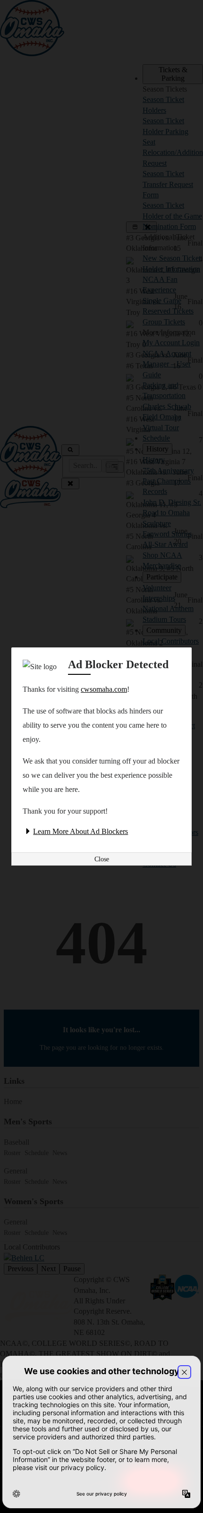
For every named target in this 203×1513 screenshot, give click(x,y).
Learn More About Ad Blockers (80, 831)
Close (101, 859)
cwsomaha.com (104, 689)
